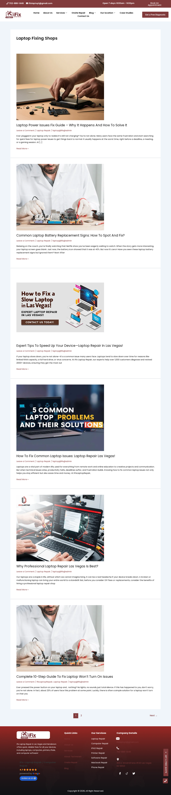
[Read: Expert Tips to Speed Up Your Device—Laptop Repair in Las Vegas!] (60, 307)
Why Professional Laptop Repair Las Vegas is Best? (57, 566)
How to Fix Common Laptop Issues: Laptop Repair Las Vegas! (65, 456)
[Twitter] (134, 773)
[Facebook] (120, 773)
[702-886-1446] (118, 748)
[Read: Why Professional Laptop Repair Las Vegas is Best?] (60, 527)
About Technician (72, 756)
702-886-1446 (16, 3)
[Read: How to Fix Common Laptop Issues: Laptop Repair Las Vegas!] (60, 417)
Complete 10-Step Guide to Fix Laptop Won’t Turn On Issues (64, 676)
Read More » (22, 148)
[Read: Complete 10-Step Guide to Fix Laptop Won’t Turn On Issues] (60, 638)
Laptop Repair (43, 130)
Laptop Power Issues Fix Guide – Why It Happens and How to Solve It (71, 125)
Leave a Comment (25, 130)
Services (60, 12)
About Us (47, 12)
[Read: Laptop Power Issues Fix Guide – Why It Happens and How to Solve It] (60, 86)
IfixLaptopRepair (45, 681)
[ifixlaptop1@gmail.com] (118, 738)
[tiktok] (127, 773)
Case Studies (126, 12)
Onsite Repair (78, 12)
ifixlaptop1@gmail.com (40, 3)
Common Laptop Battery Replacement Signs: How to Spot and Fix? (70, 235)
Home (36, 12)
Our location (106, 12)
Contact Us (83, 16)
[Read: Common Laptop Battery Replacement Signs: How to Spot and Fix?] (60, 197)
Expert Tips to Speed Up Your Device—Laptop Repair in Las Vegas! (69, 345)
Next (153, 715)
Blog (91, 12)
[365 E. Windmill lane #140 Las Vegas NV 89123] (118, 759)
